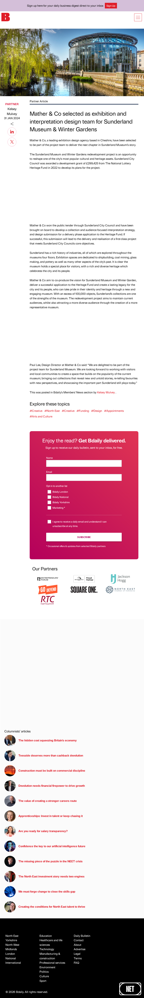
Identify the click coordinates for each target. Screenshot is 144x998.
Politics (44, 971)
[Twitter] (12, 141)
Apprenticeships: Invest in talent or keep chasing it (50, 816)
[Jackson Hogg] (120, 578)
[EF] (47, 578)
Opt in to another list (56, 485)
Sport (43, 981)
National (10, 958)
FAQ (76, 962)
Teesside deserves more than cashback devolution (50, 755)
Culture (44, 976)
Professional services (52, 962)
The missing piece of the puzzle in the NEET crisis (50, 861)
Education (46, 936)
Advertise (79, 949)
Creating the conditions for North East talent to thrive (51, 906)
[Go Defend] (47, 589)
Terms (78, 958)
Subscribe (84, 537)
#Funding (83, 411)
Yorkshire (11, 940)
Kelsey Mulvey (12, 111)
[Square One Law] (83, 589)
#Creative (36, 411)
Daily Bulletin (82, 936)
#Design (96, 411)
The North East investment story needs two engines (51, 876)
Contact (79, 940)
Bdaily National (60, 496)
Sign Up (110, 5)
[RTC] (47, 600)
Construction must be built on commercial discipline (51, 770)
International (13, 962)
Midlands (11, 949)
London (10, 953)
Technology (47, 949)
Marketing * (59, 507)
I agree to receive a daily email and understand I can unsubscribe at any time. (80, 523)
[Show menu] (138, 17)
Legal (77, 953)
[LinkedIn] (12, 131)
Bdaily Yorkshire (61, 502)
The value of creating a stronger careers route (47, 801)
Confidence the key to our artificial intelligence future (51, 846)
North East (11, 936)
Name (49, 457)
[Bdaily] (5, 17)
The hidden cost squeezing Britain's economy (47, 740)
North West (12, 945)
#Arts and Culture (41, 416)
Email (49, 471)
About (77, 945)
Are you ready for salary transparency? (43, 831)
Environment (47, 967)
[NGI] (83, 578)
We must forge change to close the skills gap (46, 891)
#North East (52, 411)
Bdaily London (60, 491)
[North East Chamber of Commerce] (120, 589)
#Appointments (114, 411)
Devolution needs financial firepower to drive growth (51, 785)
